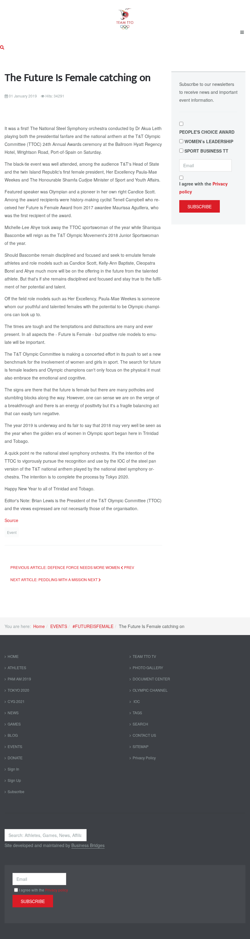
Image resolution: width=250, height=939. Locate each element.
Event (11, 532)
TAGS (137, 712)
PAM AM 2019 (19, 678)
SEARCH (140, 723)
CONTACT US (144, 735)
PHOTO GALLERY (148, 667)
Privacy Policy (144, 757)
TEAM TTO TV (144, 656)
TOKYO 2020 (18, 690)
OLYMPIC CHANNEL (150, 690)
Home (39, 626)
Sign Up (14, 780)
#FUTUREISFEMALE (93, 626)
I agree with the (203, 188)
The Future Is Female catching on (78, 78)
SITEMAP (140, 746)
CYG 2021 (16, 701)
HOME (13, 656)
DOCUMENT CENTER (151, 678)
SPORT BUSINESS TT (206, 151)
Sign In (13, 768)
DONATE (15, 757)
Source (11, 520)
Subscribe (200, 206)
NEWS (13, 712)
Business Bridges (88, 845)
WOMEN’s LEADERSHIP (208, 141)
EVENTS (58, 626)
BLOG (13, 735)
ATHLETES (17, 667)
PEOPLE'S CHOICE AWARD (206, 132)
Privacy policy (56, 889)
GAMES (14, 723)
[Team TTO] (125, 16)
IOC (136, 701)
